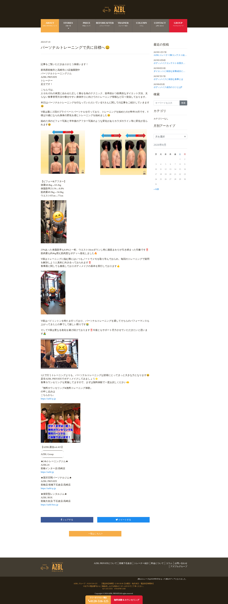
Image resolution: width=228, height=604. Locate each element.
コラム (169, 563)
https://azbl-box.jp (49, 504)
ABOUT (50, 24)
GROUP (178, 24)
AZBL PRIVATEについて (105, 563)
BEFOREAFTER (105, 24)
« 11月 (156, 189)
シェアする (67, 520)
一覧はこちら (94, 534)
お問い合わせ (181, 563)
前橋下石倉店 (125, 563)
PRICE (87, 24)
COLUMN (141, 24)
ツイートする (124, 520)
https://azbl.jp (47, 472)
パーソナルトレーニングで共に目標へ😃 (75, 47)
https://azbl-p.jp (48, 398)
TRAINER (123, 24)
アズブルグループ (178, 566)
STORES (68, 24)
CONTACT (160, 24)
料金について (157, 563)
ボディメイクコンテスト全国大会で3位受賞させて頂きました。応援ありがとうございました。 (170, 63)
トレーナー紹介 (141, 563)
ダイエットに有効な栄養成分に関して (170, 71)
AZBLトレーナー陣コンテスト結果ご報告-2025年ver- (170, 55)
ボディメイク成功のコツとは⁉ (168, 87)
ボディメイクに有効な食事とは (168, 79)
